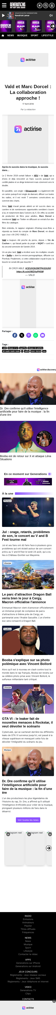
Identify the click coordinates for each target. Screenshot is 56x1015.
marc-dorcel (36, 351)
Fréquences (28, 932)
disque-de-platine (35, 348)
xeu (44, 351)
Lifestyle (48, 35)
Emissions (28, 919)
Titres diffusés (28, 929)
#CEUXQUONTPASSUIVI (38, 268)
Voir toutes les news (28, 820)
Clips (28, 993)
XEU (36, 176)
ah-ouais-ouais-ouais (11, 351)
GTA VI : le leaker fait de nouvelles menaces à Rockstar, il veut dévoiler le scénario (27, 722)
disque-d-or (13, 348)
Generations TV (28, 990)
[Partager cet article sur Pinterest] (28, 336)
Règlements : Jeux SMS (28, 978)
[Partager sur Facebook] (14, 336)
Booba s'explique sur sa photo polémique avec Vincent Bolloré (27, 662)
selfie (27, 351)
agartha (23, 348)
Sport (34, 35)
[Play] (3, 15)
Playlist (28, 925)
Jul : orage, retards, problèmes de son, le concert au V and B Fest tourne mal (26, 535)
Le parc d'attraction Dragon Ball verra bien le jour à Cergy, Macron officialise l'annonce (27, 598)
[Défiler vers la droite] (48, 848)
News (10, 35)
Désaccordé (31, 191)
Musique (22, 35)
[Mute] (51, 15)
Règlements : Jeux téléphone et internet (28, 981)
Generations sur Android (28, 966)
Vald (10, 206)
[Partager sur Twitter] (21, 336)
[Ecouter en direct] (39, 5)
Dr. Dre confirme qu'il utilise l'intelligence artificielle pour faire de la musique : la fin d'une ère (27, 786)
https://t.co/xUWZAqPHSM (29, 271)
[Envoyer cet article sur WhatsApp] (35, 336)
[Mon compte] (52, 5)
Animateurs (28, 922)
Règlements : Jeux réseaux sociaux (28, 975)
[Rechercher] (45, 5)
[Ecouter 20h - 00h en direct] (28, 481)
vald (4, 348)
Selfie (9, 255)
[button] (14, 848)
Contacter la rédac (28, 954)
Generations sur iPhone (28, 963)
